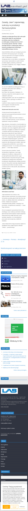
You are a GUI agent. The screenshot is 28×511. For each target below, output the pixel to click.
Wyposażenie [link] (4, 456)
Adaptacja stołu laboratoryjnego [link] (11, 367)
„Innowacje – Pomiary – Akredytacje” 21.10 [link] (13, 240)
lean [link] (8, 232)
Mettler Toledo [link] (13, 232)
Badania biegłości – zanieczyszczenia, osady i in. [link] (19, 302)
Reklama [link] (3, 464)
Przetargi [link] (3, 459)
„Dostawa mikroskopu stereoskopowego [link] (13, 352)
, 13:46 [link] (16, 307)
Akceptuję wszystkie (6, 506)
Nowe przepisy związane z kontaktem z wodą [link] (19, 276)
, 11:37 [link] (17, 287)
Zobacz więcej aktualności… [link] (20, 310)
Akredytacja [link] (3, 452)
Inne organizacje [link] (7, 266)
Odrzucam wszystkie (14, 506)
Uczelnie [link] (5, 263)
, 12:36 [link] (17, 280)
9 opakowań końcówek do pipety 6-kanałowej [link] (14, 365)
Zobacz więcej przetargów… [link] (20, 370)
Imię (2, 475)
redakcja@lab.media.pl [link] (6, 423)
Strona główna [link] (4, 444)
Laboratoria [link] (6, 261)
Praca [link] (2, 461)
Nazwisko (3, 480)
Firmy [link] (4, 258)
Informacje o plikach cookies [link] (8, 428)
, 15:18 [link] (16, 298)
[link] (14, 1)
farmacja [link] (5, 232)
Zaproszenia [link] (4, 449)
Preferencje (22, 506)
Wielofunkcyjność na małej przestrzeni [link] (13, 249)
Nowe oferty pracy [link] (17, 284)
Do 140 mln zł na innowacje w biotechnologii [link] (16, 293)
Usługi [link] (2, 454)
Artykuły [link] (3, 447)
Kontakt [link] (3, 466)
